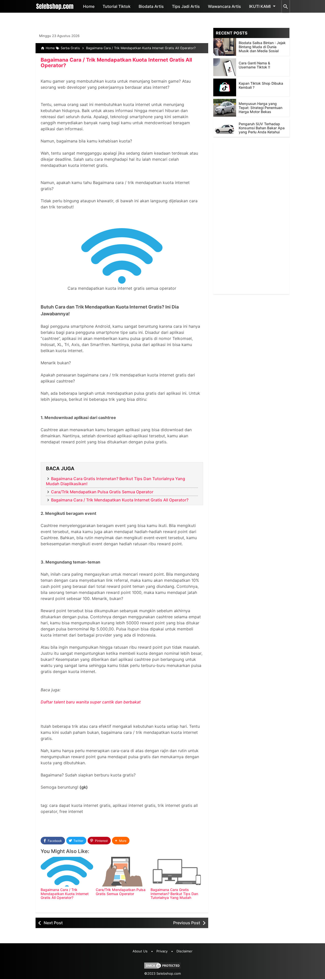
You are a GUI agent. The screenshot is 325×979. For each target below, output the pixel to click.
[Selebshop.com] (55, 6)
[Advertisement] (251, 218)
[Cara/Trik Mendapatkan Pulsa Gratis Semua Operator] (122, 871)
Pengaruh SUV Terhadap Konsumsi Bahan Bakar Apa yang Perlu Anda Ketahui (262, 128)
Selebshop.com (168, 973)
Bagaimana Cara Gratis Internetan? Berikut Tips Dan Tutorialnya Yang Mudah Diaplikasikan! (174, 895)
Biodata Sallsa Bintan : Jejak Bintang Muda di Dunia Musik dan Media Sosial (262, 47)
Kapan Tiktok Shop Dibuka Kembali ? (261, 85)
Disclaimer (184, 951)
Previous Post (186, 922)
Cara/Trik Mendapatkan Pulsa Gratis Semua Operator (102, 491)
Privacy (162, 951)
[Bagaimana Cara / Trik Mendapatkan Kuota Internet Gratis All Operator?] (67, 871)
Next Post (53, 922)
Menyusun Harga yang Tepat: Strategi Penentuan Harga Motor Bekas (260, 107)
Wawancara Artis (224, 6)
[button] (120, 841)
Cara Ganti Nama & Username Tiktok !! (254, 65)
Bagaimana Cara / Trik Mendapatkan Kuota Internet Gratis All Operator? (116, 62)
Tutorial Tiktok (117, 6)
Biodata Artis (151, 6)
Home (88, 6)
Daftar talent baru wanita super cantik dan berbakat (91, 701)
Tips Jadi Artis (186, 6)
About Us (140, 951)
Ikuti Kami (260, 6)
